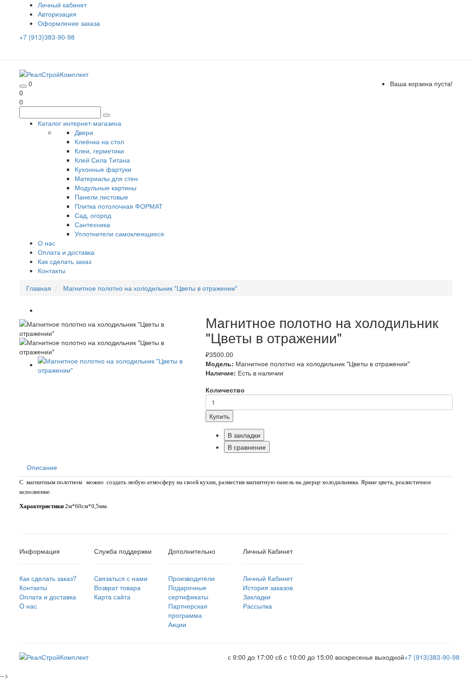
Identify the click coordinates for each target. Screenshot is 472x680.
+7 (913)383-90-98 (47, 36)
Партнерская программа (187, 610)
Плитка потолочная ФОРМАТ (119, 206)
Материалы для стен (106, 178)
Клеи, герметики (99, 150)
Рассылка (257, 605)
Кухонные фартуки (103, 169)
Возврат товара (117, 587)
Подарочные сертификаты (188, 592)
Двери (84, 132)
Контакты (51, 270)
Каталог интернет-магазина (79, 123)
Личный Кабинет (268, 578)
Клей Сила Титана (102, 159)
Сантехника (92, 224)
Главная (38, 288)
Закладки (257, 596)
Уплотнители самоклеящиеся (119, 233)
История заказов (268, 587)
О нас (46, 242)
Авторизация (57, 13)
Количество (225, 389)
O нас (28, 605)
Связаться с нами (121, 578)
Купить (219, 416)
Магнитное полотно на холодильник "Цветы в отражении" (150, 288)
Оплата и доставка (66, 252)
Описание (42, 467)
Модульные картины (105, 187)
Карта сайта (112, 596)
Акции (177, 624)
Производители (191, 578)
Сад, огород (93, 215)
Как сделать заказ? (48, 578)
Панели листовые (101, 196)
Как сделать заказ (64, 261)
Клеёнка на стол (99, 141)
